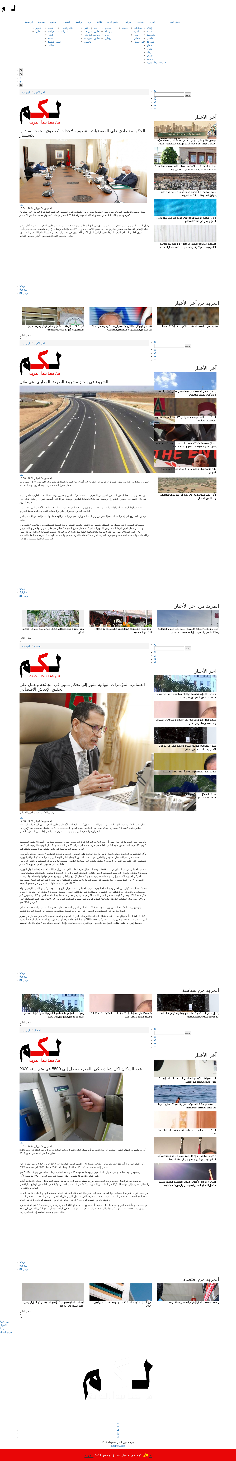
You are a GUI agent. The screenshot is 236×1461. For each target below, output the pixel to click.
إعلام (149, 28)
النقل (50, 34)
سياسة (41, 21)
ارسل (25, 293)
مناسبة (137, 31)
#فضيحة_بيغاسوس (156, 62)
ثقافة (99, 21)
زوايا (149, 52)
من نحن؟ (4, 1321)
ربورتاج (108, 31)
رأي (89, 21)
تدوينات (88, 38)
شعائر (137, 38)
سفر (136, 34)
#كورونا (150, 41)
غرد (23, 286)
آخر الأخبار (39, 92)
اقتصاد (66, 21)
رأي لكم (88, 28)
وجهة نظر (89, 34)
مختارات (138, 28)
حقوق (125, 28)
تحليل (38, 31)
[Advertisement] (84, 260)
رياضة (79, 21)
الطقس (150, 38)
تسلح (149, 45)
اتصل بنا (4, 1328)
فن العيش (139, 41)
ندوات (97, 34)
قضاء (50, 28)
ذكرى (149, 48)
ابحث (188, 94)
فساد (149, 31)
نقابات (51, 45)
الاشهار (3, 1325)
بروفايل (108, 38)
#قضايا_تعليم (54, 41)
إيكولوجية (151, 34)
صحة (50, 38)
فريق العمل (174, 21)
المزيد (152, 21)
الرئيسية (29, 21)
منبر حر (88, 31)
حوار (107, 34)
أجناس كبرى (113, 21)
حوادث (51, 31)
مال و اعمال (67, 28)
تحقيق (108, 28)
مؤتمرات (65, 31)
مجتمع (53, 21)
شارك (24, 289)
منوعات (140, 21)
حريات (128, 21)
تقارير (38, 28)
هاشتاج (87, 41)
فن (95, 28)
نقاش (97, 31)
